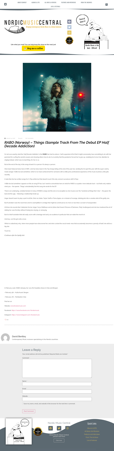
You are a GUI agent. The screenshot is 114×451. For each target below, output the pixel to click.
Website (25, 396)
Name (24, 381)
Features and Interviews (68, 2)
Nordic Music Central (59, 423)
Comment (26, 358)
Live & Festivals (55, 6)
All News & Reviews (50, 2)
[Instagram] (69, 32)
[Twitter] (69, 27)
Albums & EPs (36, 2)
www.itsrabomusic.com (18, 306)
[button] (106, 4)
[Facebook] (69, 21)
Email (24, 388)
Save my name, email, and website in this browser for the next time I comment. (49, 403)
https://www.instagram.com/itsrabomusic (26, 315)
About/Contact (22, 2)
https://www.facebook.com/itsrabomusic (25, 310)
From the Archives (86, 2)
